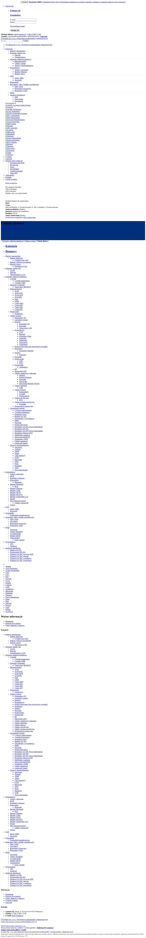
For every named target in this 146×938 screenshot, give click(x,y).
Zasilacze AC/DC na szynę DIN (21, 554)
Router (12, 499)
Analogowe (19, 314)
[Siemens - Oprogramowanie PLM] (9, 146)
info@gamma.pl (20, 34)
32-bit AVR (19, 295)
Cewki (12, 270)
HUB (12, 476)
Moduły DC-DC (21, 416)
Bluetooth (18, 482)
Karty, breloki (20, 540)
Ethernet (22, 334)
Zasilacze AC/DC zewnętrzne (20, 560)
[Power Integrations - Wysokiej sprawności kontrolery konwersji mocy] (13, 138)
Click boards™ (20, 456)
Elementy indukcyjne (13, 268)
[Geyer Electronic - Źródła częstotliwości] (12, 122)
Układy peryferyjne (22, 398)
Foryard (8, 579)
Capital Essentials (16, 171)
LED (7, 507)
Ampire (8, 566)
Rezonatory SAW (21, 91)
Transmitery (23, 344)
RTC (21, 400)
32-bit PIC (18, 297)
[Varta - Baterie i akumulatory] (8, 153)
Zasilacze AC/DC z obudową (20, 558)
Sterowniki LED (21, 371)
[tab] (75, 246)
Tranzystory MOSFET (23, 287)
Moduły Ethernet (21, 72)
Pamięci (17, 353)
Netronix (8, 595)
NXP (16, 462)
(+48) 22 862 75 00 (34, 34)
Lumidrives (9, 589)
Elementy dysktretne (17, 285)
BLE (16, 486)
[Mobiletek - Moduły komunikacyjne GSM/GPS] (10, 134)
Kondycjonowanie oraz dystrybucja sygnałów (31, 347)
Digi (7, 577)
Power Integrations (12, 597)
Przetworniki (19, 359)
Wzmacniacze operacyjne (24, 406)
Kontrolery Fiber (25, 336)
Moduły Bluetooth (16, 484)
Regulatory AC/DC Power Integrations (29, 427)
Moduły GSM (15, 491)
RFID (7, 528)
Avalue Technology (12, 570)
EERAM (22, 355)
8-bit (16, 299)
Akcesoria (18, 447)
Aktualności (9, 175)
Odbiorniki (23, 340)
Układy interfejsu (21, 386)
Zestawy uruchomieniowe (24, 65)
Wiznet (7, 610)
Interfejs (17, 322)
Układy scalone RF (22, 503)
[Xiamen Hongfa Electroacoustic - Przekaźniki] (9, 126)
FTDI (17, 458)
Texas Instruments (21, 470)
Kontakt (8, 177)
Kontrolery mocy (21, 414)
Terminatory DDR (21, 439)
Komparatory (22, 229)
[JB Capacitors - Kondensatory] (11, 128)
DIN (16, 97)
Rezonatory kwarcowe (23, 89)
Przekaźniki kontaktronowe (20, 515)
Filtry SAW (19, 87)
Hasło (12, 22)
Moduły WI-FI (15, 493)
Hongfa (8, 583)
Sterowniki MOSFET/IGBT (29, 384)
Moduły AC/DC (16, 550)
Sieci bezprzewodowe (18, 501)
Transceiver (23, 342)
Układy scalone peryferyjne (24, 402)
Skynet (7, 605)
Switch (12, 505)
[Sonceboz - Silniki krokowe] (9, 150)
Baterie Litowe (15, 264)
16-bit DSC (19, 293)
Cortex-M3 (19, 305)
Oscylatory (14, 521)
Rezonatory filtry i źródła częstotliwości (19, 517)
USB (21, 388)
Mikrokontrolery (20, 61)
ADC (21, 361)
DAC (21, 363)
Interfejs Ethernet (25, 377)
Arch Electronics (11, 568)
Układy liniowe (20, 390)
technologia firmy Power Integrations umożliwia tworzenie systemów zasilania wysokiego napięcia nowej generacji (77, 2)
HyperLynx (14, 165)
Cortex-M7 (19, 310)
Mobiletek (9, 593)
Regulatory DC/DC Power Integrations (29, 431)
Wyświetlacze (10, 542)
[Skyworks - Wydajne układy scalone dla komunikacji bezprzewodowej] (10, 148)
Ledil (7, 587)
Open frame (19, 99)
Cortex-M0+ (19, 303)
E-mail (12, 20)
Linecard (8, 159)
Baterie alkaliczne (16, 258)
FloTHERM (14, 169)
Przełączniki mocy (21, 425)
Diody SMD (19, 78)
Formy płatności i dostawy (15, 625)
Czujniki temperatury (22, 281)
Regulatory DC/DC (22, 429)
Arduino (18, 449)
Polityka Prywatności (13, 623)
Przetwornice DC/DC (18, 552)
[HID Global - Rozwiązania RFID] (10, 124)
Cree (7, 575)
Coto (7, 573)
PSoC (17, 464)
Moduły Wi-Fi (20, 74)
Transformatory (20, 57)
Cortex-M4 (19, 307)
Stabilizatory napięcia (22, 435)
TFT (11, 544)
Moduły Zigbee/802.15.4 (19, 497)
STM (16, 468)
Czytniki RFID (15, 534)
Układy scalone (20, 63)
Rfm (7, 601)
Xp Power (9, 612)
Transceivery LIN (25, 328)
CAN (21, 332)
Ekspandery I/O (20, 318)
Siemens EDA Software (14, 161)
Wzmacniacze (12, 229)
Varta (7, 608)
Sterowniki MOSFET (22, 437)
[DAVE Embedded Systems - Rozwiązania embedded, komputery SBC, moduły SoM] (16, 113)
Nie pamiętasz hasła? (17, 26)
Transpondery (15, 538)
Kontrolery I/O (24, 324)
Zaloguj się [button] (9, 6)
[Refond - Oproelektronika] (9, 144)
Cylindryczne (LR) (21, 260)
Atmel (17, 453)
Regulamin (9, 621)
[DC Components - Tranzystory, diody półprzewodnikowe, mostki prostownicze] (12, 116)
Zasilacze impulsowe (13, 548)
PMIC (17, 421)
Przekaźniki (9, 513)
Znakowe (13, 546)
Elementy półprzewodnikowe (13, 241)
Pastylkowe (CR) (21, 266)
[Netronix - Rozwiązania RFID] (9, 136)
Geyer (7, 581)
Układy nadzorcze (21, 441)
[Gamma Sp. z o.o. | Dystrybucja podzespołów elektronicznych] (24, 38)
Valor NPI (13, 173)
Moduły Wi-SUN (16, 495)
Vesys (12, 167)
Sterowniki (23, 382)
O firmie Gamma (11, 900)
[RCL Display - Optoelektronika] (11, 142)
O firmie (8, 157)
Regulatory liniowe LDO (24, 433)
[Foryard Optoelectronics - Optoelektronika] (15, 120)
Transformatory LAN (17, 275)
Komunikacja (19, 330)
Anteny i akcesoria (21, 70)
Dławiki (17, 55)
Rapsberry (18, 466)
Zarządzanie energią (17, 408)
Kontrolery (18, 349)
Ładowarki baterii (21, 443)
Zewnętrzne (19, 101)
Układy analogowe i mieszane (25, 373)
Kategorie (9, 49)
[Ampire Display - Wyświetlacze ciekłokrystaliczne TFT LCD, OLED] (9, 107)
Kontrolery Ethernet (26, 351)
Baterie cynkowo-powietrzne (20, 262)
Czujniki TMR (20, 283)
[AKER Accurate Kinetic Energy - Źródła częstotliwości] (18, 105)
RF (16, 369)
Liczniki (4, 229)
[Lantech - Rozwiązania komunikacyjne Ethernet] (9, 130)
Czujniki (13, 279)
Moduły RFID (15, 536)
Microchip (18, 460)
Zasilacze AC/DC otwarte (19, 556)
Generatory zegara (21, 320)
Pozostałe (22, 326)
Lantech (8, 585)
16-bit (17, 291)
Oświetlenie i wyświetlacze (24, 419)
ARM (17, 301)
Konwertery (14, 480)
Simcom (8, 603)
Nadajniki (22, 338)
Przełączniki (14, 312)
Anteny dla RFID (16, 532)
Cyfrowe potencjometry (23, 410)
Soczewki (18, 80)
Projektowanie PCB (17, 163)
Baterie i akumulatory (13, 256)
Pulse (7, 599)
